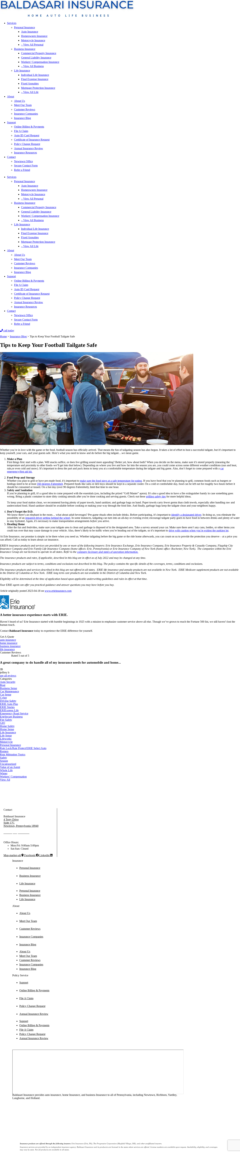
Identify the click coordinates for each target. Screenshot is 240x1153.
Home (3, 336)
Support (11, 122)
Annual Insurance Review (28, 148)
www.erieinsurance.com (58, 590)
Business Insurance (24, 49)
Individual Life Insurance (35, 74)
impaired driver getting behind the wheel (47, 517)
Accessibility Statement (76, 1128)
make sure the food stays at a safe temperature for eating (111, 480)
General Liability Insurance (36, 57)
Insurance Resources (25, 152)
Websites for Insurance (15, 1136)
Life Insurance (22, 70)
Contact (11, 156)
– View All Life (29, 92)
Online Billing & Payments (29, 126)
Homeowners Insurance (34, 36)
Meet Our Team (23, 105)
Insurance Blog (22, 118)
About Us (19, 100)
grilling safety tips (156, 496)
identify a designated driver (186, 514)
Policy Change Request (27, 144)
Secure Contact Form (26, 165)
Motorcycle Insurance (33, 40)
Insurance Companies (26, 113)
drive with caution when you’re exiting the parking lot (198, 530)
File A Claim (21, 131)
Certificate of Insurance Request (32, 139)
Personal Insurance (24, 27)
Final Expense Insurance (34, 79)
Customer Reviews (24, 109)
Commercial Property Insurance (38, 53)
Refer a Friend (22, 169)
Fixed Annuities (30, 83)
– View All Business (32, 66)
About (10, 96)
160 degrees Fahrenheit (50, 483)
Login (93, 1128)
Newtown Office (23, 161)
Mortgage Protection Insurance (38, 87)
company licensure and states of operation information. (107, 551)
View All (5, 779)
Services (11, 23)
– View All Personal (32, 44)
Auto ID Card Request (26, 135)
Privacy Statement (52, 1128)
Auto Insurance (29, 31)
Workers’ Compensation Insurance (40, 61)
